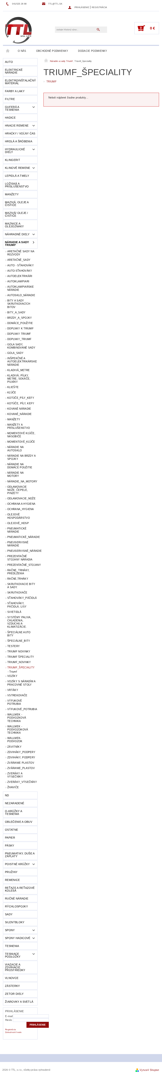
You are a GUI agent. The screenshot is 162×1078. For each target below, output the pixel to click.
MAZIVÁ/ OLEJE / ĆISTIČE (16, 214)
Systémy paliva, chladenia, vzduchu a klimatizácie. (19, 622)
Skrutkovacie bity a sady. (21, 586)
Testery (13, 646)
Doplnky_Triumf (19, 339)
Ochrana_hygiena (20, 509)
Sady (8, 914)
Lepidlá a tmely (17, 175)
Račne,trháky (17, 578)
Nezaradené (14, 803)
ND (7, 795)
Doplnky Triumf (19, 333)
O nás (22, 50)
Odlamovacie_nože (21, 498)
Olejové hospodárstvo (18, 516)
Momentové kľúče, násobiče (21, 435)
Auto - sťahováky (20, 265)
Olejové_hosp (18, 523)
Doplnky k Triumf (20, 328)
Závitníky (14, 746)
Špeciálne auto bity (18, 634)
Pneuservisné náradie (17, 544)
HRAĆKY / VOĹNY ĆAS (20, 133)
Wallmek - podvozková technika (16, 718)
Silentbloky (14, 922)
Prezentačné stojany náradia (20, 558)
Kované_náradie (19, 414)
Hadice (10, 117)
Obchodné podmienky (52, 50)
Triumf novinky (18, 651)
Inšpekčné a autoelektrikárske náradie (22, 361)
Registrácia (99, 7)
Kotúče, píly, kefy (20, 403)
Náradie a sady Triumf (17, 244)
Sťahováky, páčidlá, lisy (16, 605)
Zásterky (12, 985)
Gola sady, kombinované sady (21, 346)
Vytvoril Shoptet (149, 1070)
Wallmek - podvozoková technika (17, 729)
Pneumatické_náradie (22, 537)
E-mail (9, 1016)
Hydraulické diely (15, 151)
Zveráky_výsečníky (22, 781)
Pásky (9, 845)
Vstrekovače (17, 695)
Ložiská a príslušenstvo (17, 185)
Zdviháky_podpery (21, 752)
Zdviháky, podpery (21, 757)
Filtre (10, 99)
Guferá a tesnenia (12, 108)
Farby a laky (14, 91)
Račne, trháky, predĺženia (18, 572)
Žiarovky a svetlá (19, 1001)
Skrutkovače (17, 592)
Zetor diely (14, 993)
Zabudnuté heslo (13, 1032)
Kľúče (11, 392)
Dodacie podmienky (92, 50)
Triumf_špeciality (21, 667)
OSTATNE (11, 829)
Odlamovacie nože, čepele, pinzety (17, 490)
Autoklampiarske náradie (20, 288)
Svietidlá (14, 611)
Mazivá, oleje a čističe (17, 204)
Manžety (12, 194)
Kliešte (13, 387)
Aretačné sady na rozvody (20, 253)
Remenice (12, 879)
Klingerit (12, 160)
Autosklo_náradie (21, 295)
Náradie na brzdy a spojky (21, 457)
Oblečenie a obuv (18, 821)
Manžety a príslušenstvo (18, 426)
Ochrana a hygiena (21, 503)
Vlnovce (11, 978)
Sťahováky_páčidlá (22, 597)
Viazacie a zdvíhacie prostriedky (15, 967)
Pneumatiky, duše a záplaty (20, 855)
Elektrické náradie (14, 71)
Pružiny (11, 872)
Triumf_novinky (19, 662)
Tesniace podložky (13, 955)
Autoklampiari (18, 281)
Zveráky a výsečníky (15, 775)
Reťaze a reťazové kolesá (20, 889)
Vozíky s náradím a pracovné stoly (21, 683)
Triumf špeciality (20, 656)
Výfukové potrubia (14, 702)
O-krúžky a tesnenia (13, 812)
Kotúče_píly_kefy (20, 397)
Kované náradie (19, 408)
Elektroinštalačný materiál (20, 82)
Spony (10, 930)
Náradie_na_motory (22, 481)
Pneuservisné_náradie (22, 550)
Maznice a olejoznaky (14, 225)
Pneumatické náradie (17, 530)
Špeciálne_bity (18, 640)
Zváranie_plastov (21, 768)
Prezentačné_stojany (22, 564)
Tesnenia (12, 946)
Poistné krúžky (17, 864)
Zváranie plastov (20, 762)
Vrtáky (12, 690)
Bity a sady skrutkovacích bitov (18, 304)
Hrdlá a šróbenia (18, 141)
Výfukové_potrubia (22, 709)
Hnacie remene (16, 125)
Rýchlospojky (16, 906)
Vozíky (12, 676)
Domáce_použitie (20, 323)
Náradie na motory (15, 474)
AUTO (9, 61)
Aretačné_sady (18, 259)
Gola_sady (15, 352)
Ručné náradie (16, 898)
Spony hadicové (17, 938)
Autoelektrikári (19, 276)
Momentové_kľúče (21, 441)
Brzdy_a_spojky (19, 317)
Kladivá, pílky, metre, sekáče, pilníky (18, 379)
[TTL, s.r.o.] (18, 30)
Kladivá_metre (18, 370)
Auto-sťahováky (19, 270)
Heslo (8, 1019)
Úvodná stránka (8, 51)
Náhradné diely (17, 234)
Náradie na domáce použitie (19, 466)
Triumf (13, 671)
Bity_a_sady (16, 312)
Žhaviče (13, 787)
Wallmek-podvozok (15, 740)
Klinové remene (17, 167)
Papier (10, 837)
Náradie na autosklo (15, 449)
